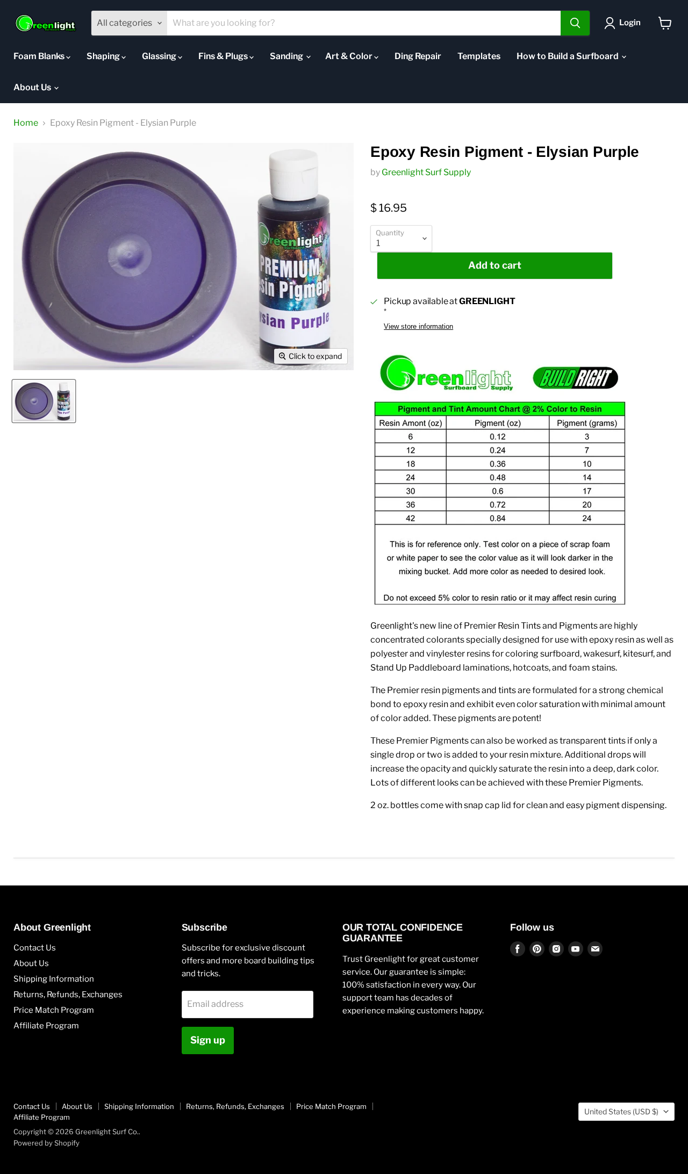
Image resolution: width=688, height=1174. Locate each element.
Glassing (160, 56)
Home (25, 123)
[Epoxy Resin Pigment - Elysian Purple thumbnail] (43, 401)
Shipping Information (53, 979)
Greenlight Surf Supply (426, 172)
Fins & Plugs (223, 56)
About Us (33, 87)
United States (621, 1111)
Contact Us (34, 948)
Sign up (207, 1040)
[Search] (575, 23)
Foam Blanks (39, 56)
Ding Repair (418, 56)
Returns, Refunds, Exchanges (68, 994)
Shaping (104, 56)
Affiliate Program (46, 1026)
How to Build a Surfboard (568, 56)
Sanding (287, 56)
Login (630, 22)
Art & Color (349, 56)
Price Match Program (53, 1010)
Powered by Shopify (46, 1143)
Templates (478, 56)
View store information (418, 326)
